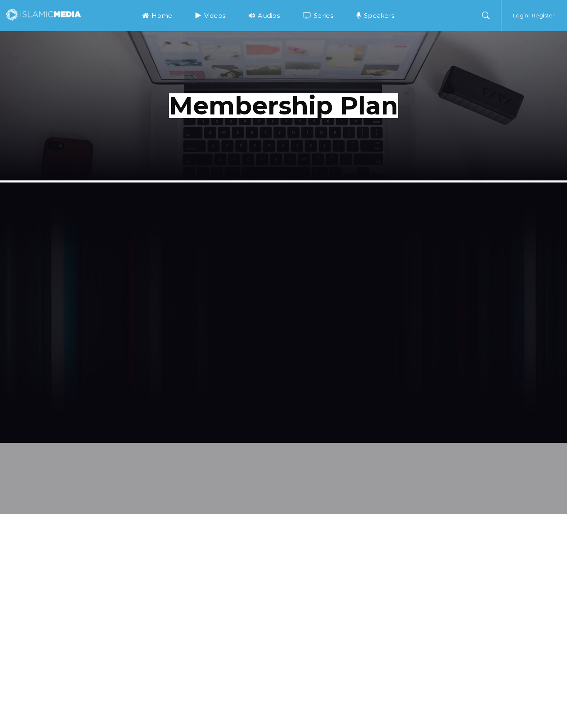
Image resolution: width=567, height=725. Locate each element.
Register (543, 15)
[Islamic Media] (43, 14)
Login (520, 15)
